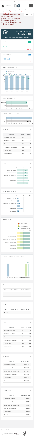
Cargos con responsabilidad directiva (17, 10)
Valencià (16, 2)
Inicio (4, 10)
